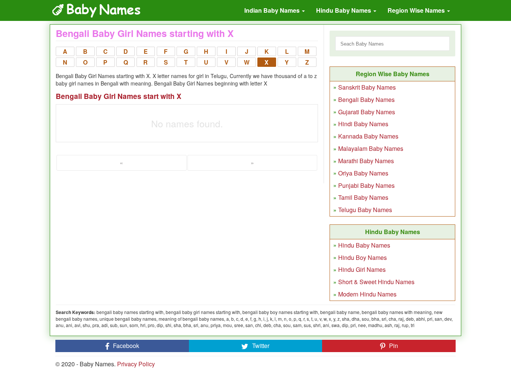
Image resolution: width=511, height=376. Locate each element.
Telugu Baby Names (365, 209)
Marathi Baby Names (366, 160)
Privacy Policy (136, 364)
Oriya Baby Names (363, 173)
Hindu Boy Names (362, 257)
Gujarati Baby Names (366, 112)
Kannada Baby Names (368, 136)
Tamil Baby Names (363, 197)
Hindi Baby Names (363, 123)
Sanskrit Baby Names (367, 87)
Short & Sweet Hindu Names (376, 281)
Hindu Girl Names (362, 269)
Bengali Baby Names (366, 99)
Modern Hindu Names (367, 294)
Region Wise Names (417, 10)
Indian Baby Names (272, 10)
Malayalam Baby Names (370, 148)
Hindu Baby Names (344, 10)
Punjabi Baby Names (366, 185)
